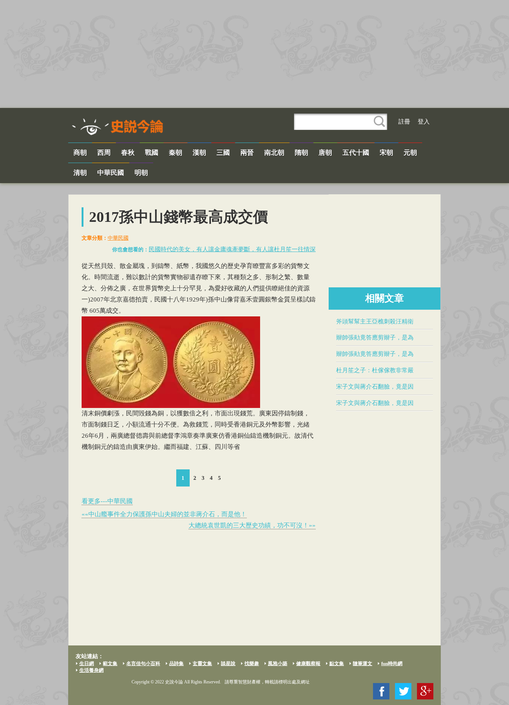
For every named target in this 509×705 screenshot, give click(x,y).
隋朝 (301, 152)
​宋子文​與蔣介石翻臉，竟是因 (375, 386)
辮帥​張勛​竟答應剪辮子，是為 (375, 337)
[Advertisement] (254, 54)
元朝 (410, 152)
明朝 (141, 172)
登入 (424, 121)
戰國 (151, 152)
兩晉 (247, 152)
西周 (104, 152)
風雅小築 (277, 663)
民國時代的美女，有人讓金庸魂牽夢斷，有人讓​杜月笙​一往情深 (232, 249)
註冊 (404, 121)
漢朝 (199, 152)
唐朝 (325, 152)
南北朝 (274, 152)
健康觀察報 (308, 663)
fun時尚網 (391, 663)
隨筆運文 (362, 663)
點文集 (336, 663)
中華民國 (110, 172)
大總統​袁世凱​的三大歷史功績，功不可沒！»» (252, 525)
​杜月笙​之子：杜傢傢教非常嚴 (375, 370)
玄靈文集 (202, 663)
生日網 (86, 663)
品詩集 (176, 663)
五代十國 (355, 152)
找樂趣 (251, 663)
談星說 (228, 663)
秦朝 (175, 152)
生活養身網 (91, 670)
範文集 (110, 663)
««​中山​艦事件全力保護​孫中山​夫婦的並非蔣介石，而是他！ (164, 514)
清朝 (80, 172)
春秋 (128, 152)
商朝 (80, 152)
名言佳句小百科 (143, 663)
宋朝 (386, 152)
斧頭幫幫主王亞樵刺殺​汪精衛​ (375, 321)
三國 (223, 152)
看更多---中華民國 (107, 501)
